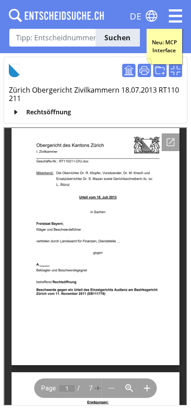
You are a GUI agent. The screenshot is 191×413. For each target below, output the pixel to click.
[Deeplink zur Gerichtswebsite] (128, 70)
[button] (175, 16)
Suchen (117, 38)
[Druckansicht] (144, 70)
